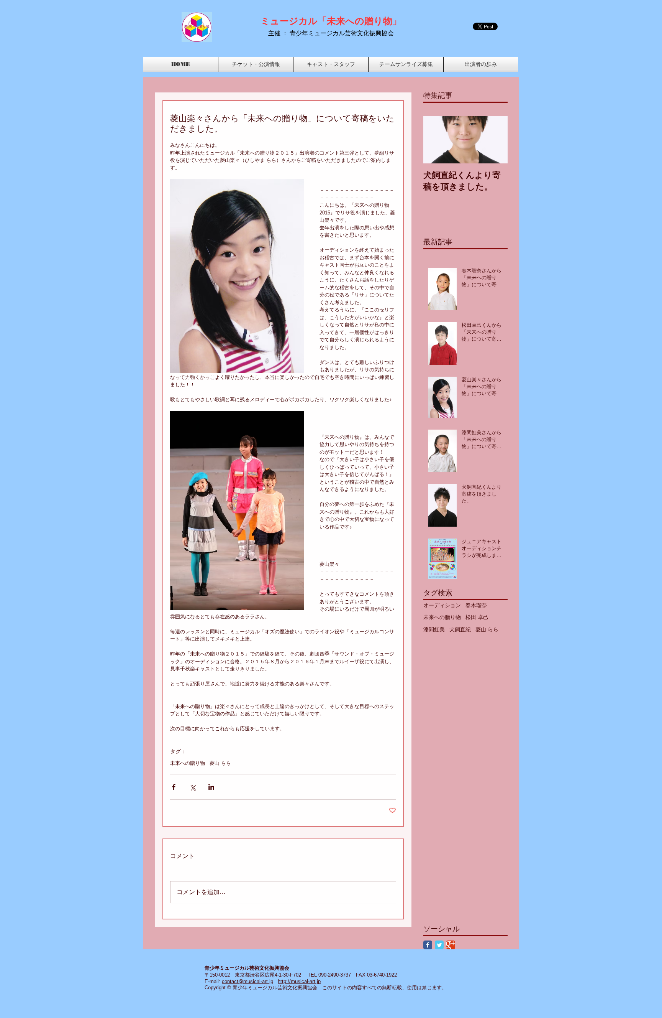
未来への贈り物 (187, 763)
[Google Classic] (450, 945)
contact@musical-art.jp (247, 981)
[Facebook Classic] (427, 945)
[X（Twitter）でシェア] (192, 787)
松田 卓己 (476, 617)
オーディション (442, 605)
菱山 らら (220, 763)
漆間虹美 (434, 629)
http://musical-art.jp (299, 981)
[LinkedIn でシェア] (211, 787)
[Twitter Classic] (439, 945)
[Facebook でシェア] (173, 787)
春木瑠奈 (476, 605)
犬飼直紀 (460, 629)
